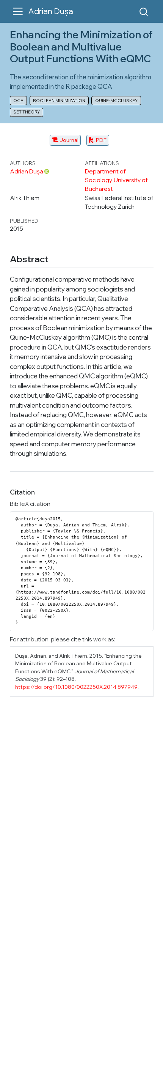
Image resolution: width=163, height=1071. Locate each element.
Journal (68, 139)
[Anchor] (54, 258)
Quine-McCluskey (116, 100)
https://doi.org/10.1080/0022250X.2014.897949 (76, 687)
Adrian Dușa (26, 171)
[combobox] (144, 11)
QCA (18, 100)
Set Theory (26, 112)
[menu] (17, 11)
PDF (101, 139)
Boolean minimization (59, 100)
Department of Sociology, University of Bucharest (116, 180)
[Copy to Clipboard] (149, 513)
